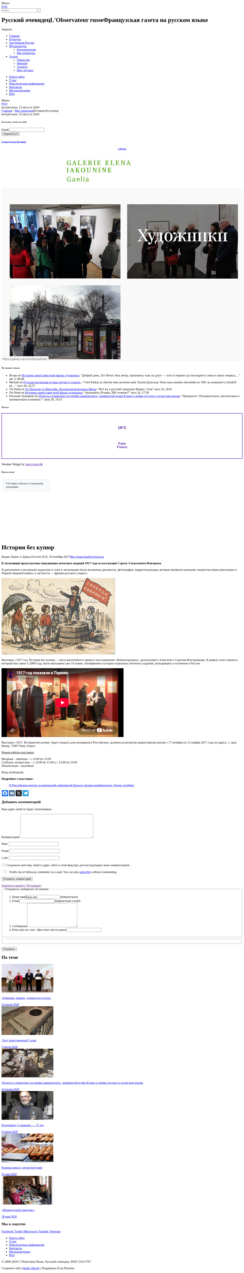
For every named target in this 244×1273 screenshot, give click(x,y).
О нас (13, 80)
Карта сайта (17, 76)
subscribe (85, 872)
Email (5, 129)
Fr (6, 6)
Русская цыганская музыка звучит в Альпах (52, 382)
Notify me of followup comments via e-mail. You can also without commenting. (63, 872)
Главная (14, 35)
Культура (15, 39)
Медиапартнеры (19, 90)
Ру (3, 6)
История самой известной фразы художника (50, 375)
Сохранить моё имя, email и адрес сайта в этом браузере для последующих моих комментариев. (68, 865)
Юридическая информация (26, 83)
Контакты (15, 87)
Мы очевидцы (26, 53)
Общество (23, 60)
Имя (4, 843)
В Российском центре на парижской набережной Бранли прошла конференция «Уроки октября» (71, 785)
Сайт (5, 857)
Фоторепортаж (26, 49)
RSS (12, 94)
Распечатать (96, 556)
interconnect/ (34, 464)
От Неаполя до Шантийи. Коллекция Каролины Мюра (60, 389)
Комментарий (10, 837)
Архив (13, 56)
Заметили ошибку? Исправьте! (21, 885)
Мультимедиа (18, 46)
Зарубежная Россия (21, 42)
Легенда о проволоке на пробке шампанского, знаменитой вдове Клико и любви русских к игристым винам (109, 396)
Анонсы (22, 66)
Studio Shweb (30, 1268)
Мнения (22, 63)
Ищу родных (25, 70)
